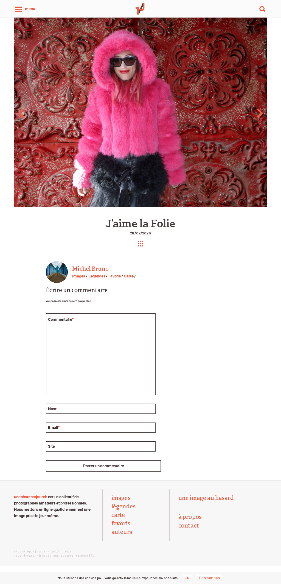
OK (187, 578)
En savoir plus (209, 578)
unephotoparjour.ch (30, 496)
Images (78, 276)
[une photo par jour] (140, 9)
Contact (188, 525)
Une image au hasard (206, 497)
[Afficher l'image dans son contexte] (140, 243)
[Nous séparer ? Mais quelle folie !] (28, 113)
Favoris (114, 276)
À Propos (190, 516)
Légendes (96, 276)
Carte (128, 276)
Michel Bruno (90, 268)
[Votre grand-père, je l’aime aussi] (253, 113)
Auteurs (121, 531)
